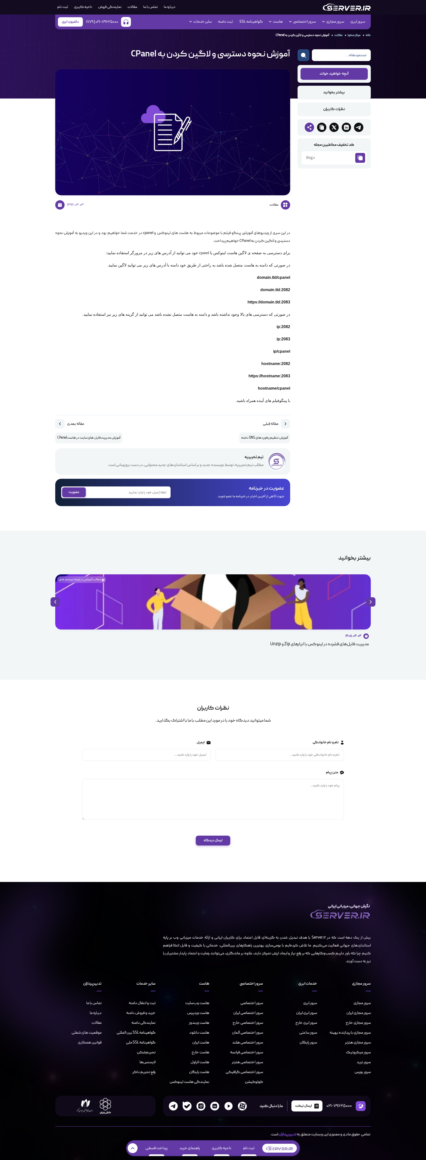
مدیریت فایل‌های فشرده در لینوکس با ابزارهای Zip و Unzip (319, 644)
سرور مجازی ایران (358, 1013)
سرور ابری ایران (306, 1013)
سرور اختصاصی (251, 1003)
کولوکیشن (254, 1082)
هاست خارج (200, 1052)
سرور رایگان (308, 1042)
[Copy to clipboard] (321, 127)
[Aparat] (242, 1106)
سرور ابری (357, 22)
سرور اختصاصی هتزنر (247, 1062)
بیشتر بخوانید (334, 92)
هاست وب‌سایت (197, 1003)
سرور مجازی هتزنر (358, 1042)
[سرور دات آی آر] (347, 7)
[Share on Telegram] (358, 127)
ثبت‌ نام (62, 7)
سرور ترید (364, 1062)
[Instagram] (200, 1106)
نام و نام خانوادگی (325, 742)
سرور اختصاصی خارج (247, 1023)
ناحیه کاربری (83, 7)
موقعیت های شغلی (86, 1033)
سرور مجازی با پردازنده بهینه (350, 1033)
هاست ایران (200, 1042)
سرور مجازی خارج (358, 1023)
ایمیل (200, 742)
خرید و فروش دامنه (141, 1013)
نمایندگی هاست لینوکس (189, 1082)
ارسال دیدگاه (213, 840)
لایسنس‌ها (148, 1062)
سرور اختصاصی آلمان (247, 1033)
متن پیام (331, 772)
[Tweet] (334, 127)
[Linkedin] (214, 1106)
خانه (368, 35)
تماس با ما (150, 7)
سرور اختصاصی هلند (247, 1042)
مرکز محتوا (354, 35)
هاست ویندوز (199, 1023)
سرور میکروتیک (358, 1052)
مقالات (132, 7)
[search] (303, 55)
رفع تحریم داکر (144, 1072)
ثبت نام (248, 1148)
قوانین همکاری (90, 1042)
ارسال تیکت (303, 1106)
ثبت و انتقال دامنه (142, 1003)
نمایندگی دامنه (143, 1023)
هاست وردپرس (198, 1013)
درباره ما (169, 7)
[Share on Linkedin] (346, 127)
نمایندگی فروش (110, 7)
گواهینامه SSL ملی (141, 1042)
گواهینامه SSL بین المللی (136, 1033)
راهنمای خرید (189, 1148)
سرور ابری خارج (306, 1023)
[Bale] (187, 1106)
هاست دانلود (199, 1033)
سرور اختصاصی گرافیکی (244, 1072)
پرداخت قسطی (156, 1148)
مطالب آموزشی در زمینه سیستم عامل (80, 579)
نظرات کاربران (334, 109)
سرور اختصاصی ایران (248, 1013)
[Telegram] (173, 1106)
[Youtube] (228, 1106)
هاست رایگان (199, 1072)
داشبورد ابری (70, 21)
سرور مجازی (362, 1003)
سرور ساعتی (308, 1033)
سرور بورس (363, 1072)
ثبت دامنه (225, 22)
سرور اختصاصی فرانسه (246, 1052)
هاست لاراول (200, 1062)
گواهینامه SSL (251, 22)
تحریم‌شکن (146, 1052)
